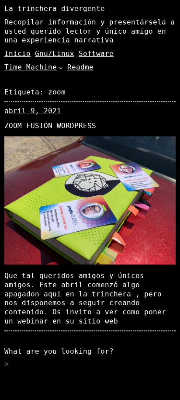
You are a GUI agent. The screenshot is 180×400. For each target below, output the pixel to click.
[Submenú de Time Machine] (61, 68)
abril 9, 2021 (32, 111)
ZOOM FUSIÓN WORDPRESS (50, 126)
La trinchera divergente (54, 8)
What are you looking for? (59, 351)
